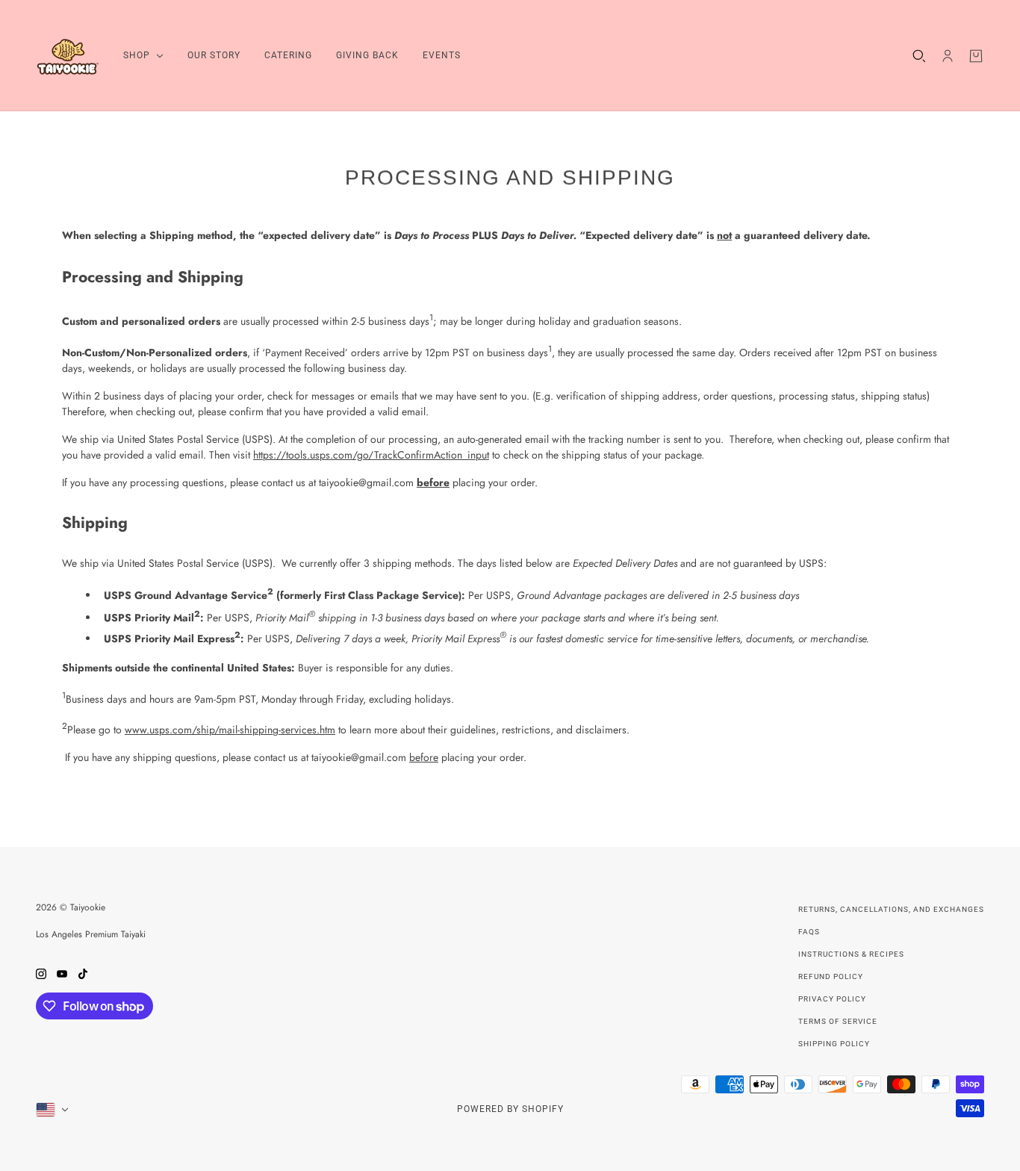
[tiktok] (83, 973)
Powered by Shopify (510, 1109)
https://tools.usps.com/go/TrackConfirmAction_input (371, 454)
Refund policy (830, 976)
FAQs (809, 932)
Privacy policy (832, 999)
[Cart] (976, 56)
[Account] (947, 56)
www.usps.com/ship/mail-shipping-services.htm (230, 729)
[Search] (919, 56)
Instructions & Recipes (851, 954)
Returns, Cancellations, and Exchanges (891, 909)
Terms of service (837, 1021)
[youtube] (62, 973)
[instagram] (41, 973)
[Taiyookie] (67, 55)
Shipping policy (834, 1044)
